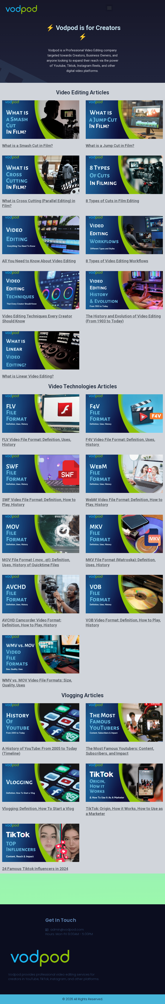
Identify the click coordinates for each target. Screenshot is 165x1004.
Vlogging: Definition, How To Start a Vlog (38, 808)
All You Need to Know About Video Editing (39, 261)
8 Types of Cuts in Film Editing (112, 201)
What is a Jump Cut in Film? (110, 145)
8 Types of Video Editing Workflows (117, 261)
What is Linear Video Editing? (28, 376)
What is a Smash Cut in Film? (27, 145)
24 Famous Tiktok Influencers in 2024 (35, 868)
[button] (109, 7)
